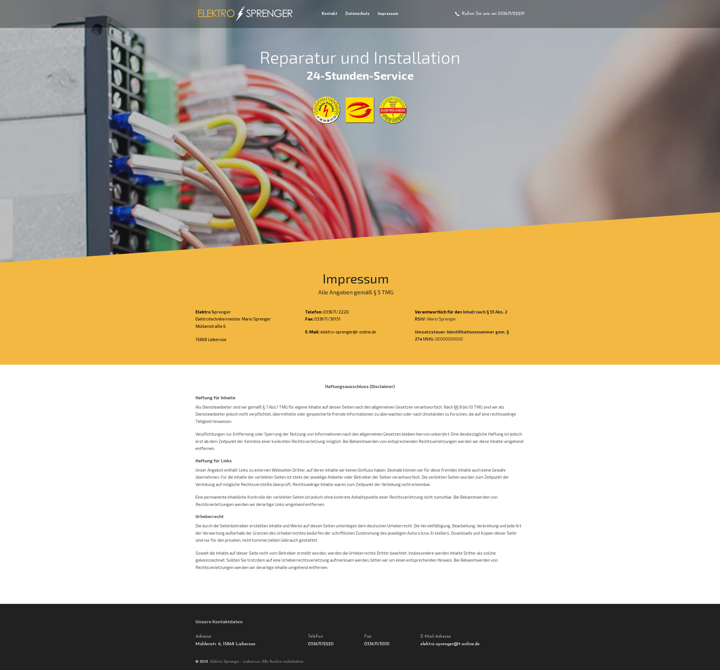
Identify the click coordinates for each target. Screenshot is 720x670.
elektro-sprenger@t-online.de (348, 331)
